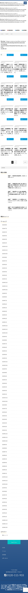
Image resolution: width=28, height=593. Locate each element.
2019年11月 (4, 480)
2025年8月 (4, 257)
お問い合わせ (5, 558)
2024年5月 (4, 307)
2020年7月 (4, 451)
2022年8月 (4, 372)
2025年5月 (4, 268)
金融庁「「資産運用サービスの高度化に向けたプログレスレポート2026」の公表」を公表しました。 (17, 201)
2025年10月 (4, 253)
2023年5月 (4, 351)
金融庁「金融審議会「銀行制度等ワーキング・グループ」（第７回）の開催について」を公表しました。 (7, 132)
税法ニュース (10, 54)
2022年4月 (4, 383)
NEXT (25, 162)
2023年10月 (4, 332)
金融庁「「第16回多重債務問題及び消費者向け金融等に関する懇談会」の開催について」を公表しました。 (20, 112)
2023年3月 (4, 358)
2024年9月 (4, 293)
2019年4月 (4, 505)
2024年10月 (4, 289)
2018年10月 (4, 527)
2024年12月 (4, 282)
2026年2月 (4, 242)
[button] (25, 2)
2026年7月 (4, 228)
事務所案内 (10, 30)
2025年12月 (4, 246)
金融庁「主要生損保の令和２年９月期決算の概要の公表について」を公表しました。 (20, 131)
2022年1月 (4, 394)
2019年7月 (4, 495)
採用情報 (24, 30)
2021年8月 (4, 405)
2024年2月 (4, 318)
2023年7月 (4, 343)
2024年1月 (4, 322)
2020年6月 (4, 455)
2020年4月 (4, 462)
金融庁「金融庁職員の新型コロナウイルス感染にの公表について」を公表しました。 (7, 111)
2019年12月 (4, 477)
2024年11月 (4, 286)
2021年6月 (4, 412)
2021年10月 (4, 401)
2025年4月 (4, 271)
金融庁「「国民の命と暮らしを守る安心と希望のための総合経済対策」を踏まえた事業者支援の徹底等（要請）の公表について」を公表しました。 (20, 89)
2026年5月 (4, 232)
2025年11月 (4, 250)
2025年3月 (4, 275)
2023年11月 (4, 329)
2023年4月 (4, 354)
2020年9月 (4, 444)
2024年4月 (4, 311)
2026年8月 (4, 224)
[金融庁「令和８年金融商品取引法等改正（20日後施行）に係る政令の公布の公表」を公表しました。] (4, 210)
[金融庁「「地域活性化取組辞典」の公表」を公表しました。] (4, 178)
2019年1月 (4, 516)
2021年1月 (4, 430)
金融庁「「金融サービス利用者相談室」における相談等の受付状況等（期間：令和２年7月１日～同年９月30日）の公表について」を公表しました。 (7, 68)
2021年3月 (4, 423)
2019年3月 (4, 509)
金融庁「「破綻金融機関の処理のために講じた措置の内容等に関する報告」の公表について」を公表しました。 (20, 152)
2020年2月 (4, 469)
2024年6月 (4, 304)
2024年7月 (4, 300)
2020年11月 (4, 437)
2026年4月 (4, 235)
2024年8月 (4, 296)
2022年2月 (4, 390)
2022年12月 (4, 361)
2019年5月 (4, 502)
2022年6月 (4, 376)
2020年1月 (4, 473)
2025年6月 (4, 264)
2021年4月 (4, 419)
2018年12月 (4, 520)
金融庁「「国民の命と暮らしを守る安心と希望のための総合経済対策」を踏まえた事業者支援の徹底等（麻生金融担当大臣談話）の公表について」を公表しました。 (7, 90)
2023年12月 (4, 325)
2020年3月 (4, 466)
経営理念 (18, 30)
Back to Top (14, 542)
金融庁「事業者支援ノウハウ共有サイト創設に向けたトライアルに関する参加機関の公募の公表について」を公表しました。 (20, 68)
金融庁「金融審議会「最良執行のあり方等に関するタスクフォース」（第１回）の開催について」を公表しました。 (7, 152)
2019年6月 (4, 498)
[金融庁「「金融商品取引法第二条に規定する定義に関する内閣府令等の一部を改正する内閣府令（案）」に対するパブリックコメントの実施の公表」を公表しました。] (4, 186)
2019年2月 (4, 513)
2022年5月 (4, 379)
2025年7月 (4, 260)
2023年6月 (4, 347)
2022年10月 (4, 365)
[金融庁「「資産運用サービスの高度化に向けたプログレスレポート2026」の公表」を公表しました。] (4, 202)
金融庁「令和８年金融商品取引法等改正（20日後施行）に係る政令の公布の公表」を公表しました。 (17, 209)
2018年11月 (4, 523)
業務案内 (3, 30)
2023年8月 (4, 340)
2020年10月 (4, 441)
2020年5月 (4, 459)
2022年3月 (4, 387)
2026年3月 (4, 239)
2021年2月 (4, 426)
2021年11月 (4, 397)
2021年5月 (4, 415)
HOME (3, 547)
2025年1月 (4, 278)
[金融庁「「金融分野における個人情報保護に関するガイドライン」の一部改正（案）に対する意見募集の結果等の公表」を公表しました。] (4, 194)
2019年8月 (4, 491)
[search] (26, 168)
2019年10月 (4, 484)
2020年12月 (4, 433)
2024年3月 (4, 315)
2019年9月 (4, 487)
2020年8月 (4, 448)
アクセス (4, 551)
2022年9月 (4, 368)
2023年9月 (4, 336)
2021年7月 (4, 408)
